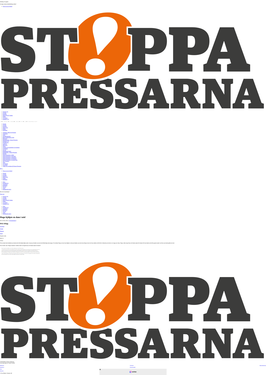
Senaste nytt (5, 111)
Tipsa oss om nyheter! (7, 6)
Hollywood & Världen (8, 115)
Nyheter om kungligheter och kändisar (11, 147)
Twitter (1, 228)
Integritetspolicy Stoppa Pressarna (10, 140)
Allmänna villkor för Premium (9, 132)
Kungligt (5, 114)
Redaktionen (2, 365)
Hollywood (5, 127)
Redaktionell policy (32, 121)
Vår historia (5, 163)
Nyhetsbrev (5, 148)
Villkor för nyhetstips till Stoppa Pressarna (12, 166)
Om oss (22, 121)
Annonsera (12, 121)
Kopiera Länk (3, 236)
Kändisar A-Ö (6, 119)
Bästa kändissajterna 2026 (8, 137)
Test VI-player (6, 161)
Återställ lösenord (6, 136)
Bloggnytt (5, 138)
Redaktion (18, 121)
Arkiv (26, 121)
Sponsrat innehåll (132, 367)
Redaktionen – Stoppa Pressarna (10, 152)
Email (1, 233)
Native (4, 146)
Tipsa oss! (2, 194)
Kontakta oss (6, 121)
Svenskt (4, 113)
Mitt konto (5, 145)
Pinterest (2, 231)
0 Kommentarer (12, 220)
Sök (1, 168)
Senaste (4, 124)
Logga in (5, 143)
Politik (4, 116)
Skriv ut (1, 238)
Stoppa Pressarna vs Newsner (9, 156)
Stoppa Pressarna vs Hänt (8, 155)
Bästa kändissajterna (263, 365)
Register (4, 153)
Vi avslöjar (5, 118)
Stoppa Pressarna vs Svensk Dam (10, 160)
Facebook (2, 226)
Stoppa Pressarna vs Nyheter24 (9, 158)
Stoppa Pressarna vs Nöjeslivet (9, 157)
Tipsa (1, 121)
